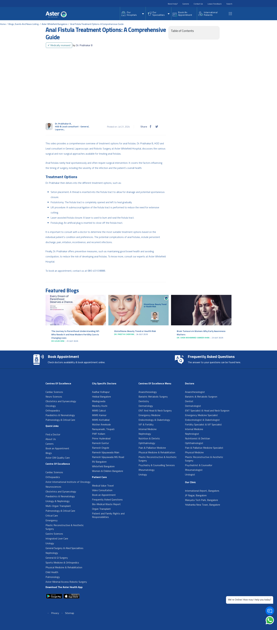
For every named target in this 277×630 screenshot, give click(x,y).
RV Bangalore (99, 462)
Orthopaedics (53, 410)
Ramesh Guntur (100, 443)
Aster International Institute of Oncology (68, 482)
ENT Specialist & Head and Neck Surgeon (207, 410)
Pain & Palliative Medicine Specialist (204, 448)
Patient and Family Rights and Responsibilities (108, 515)
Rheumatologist (194, 470)
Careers (185, 3)
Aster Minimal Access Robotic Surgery (66, 582)
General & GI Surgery (57, 558)
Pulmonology (53, 577)
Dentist (189, 401)
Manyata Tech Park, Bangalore (201, 500)
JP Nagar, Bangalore (196, 495)
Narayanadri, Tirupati (103, 429)
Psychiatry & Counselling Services (156, 465)
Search (229, 3)
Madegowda (98, 401)
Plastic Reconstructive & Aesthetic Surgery (65, 527)
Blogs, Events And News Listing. (23, 24)
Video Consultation (102, 490)
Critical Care (52, 515)
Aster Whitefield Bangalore (54, 24)
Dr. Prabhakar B (82, 45)
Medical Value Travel (103, 485)
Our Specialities (158, 14)
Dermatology (145, 406)
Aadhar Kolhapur (101, 392)
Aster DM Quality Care (58, 458)
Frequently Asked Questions (107, 499)
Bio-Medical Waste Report (106, 504)
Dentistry (143, 401)
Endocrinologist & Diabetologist (202, 420)
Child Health (52, 572)
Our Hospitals (132, 14)
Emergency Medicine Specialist (201, 415)
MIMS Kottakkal (100, 420)
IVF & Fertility (146, 424)
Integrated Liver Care (57, 538)
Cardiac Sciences (54, 392)
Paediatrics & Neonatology (60, 415)
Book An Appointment (185, 14)
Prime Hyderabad (101, 438)
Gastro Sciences (54, 534)
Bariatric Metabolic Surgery (153, 396)
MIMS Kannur (99, 415)
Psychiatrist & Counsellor (198, 465)
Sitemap (69, 613)
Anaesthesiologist (195, 392)
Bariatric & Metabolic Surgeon (201, 396)
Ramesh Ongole (100, 448)
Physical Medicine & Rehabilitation (64, 567)
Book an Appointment (57, 448)
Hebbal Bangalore (101, 396)
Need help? (173, 3)
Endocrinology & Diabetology (154, 420)
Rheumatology (146, 470)
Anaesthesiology (147, 392)
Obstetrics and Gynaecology (61, 401)
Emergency (52, 520)
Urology (50, 543)
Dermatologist (193, 406)
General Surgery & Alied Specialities (64, 548)
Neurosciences (53, 487)
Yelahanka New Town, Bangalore (202, 505)
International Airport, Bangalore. (202, 491)
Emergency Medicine (149, 415)
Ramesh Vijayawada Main (105, 452)
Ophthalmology (146, 443)
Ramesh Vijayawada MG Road (108, 457)
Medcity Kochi (99, 406)
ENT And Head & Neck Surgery (155, 410)
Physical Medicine (194, 452)
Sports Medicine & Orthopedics (62, 562)
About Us (51, 439)
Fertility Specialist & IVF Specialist (203, 424)
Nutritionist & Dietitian (197, 438)
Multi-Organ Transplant (58, 506)
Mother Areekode (101, 424)
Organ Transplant (101, 509)
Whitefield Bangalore (103, 466)
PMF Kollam (98, 434)
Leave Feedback (215, 3)
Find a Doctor (53, 434)
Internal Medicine (147, 429)
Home (3, 24)
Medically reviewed (59, 45)
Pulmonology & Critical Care (60, 420)
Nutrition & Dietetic (149, 438)
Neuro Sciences (54, 396)
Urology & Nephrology (58, 501)
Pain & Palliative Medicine (152, 448)
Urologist (190, 474)
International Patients (211, 14)
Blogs (49, 453)
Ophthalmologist (194, 443)
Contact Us (198, 3)
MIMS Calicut (99, 410)
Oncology (51, 406)
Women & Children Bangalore (107, 471)
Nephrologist (192, 434)
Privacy (55, 613)
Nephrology (52, 553)
